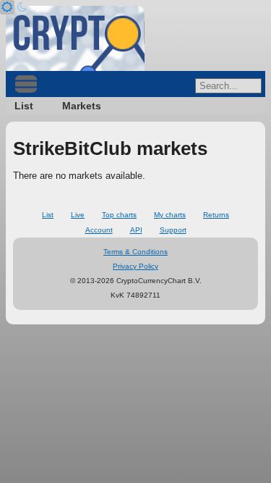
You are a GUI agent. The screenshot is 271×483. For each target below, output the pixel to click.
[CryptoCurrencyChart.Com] (75, 38)
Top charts (119, 215)
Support (173, 230)
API (136, 230)
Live (78, 215)
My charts (170, 215)
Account (99, 230)
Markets (81, 106)
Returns (216, 215)
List (23, 106)
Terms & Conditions (135, 252)
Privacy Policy (135, 266)
